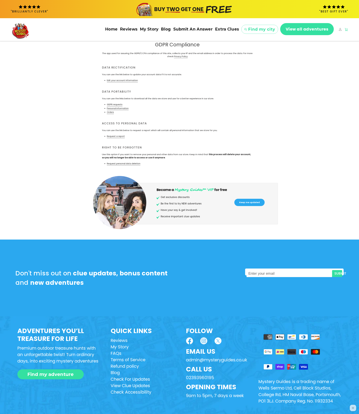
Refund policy (125, 366)
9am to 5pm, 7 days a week (215, 396)
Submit (338, 273)
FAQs (116, 353)
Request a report (116, 136)
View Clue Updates (130, 386)
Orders (110, 112)
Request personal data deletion (123, 163)
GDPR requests (114, 104)
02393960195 (200, 378)
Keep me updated (249, 203)
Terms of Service (128, 360)
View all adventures (307, 29)
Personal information (118, 108)
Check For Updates (130, 379)
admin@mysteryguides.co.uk (216, 360)
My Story (120, 347)
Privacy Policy (181, 56)
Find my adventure (50, 374)
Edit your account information (122, 80)
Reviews (119, 340)
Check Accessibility (131, 392)
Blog (115, 373)
